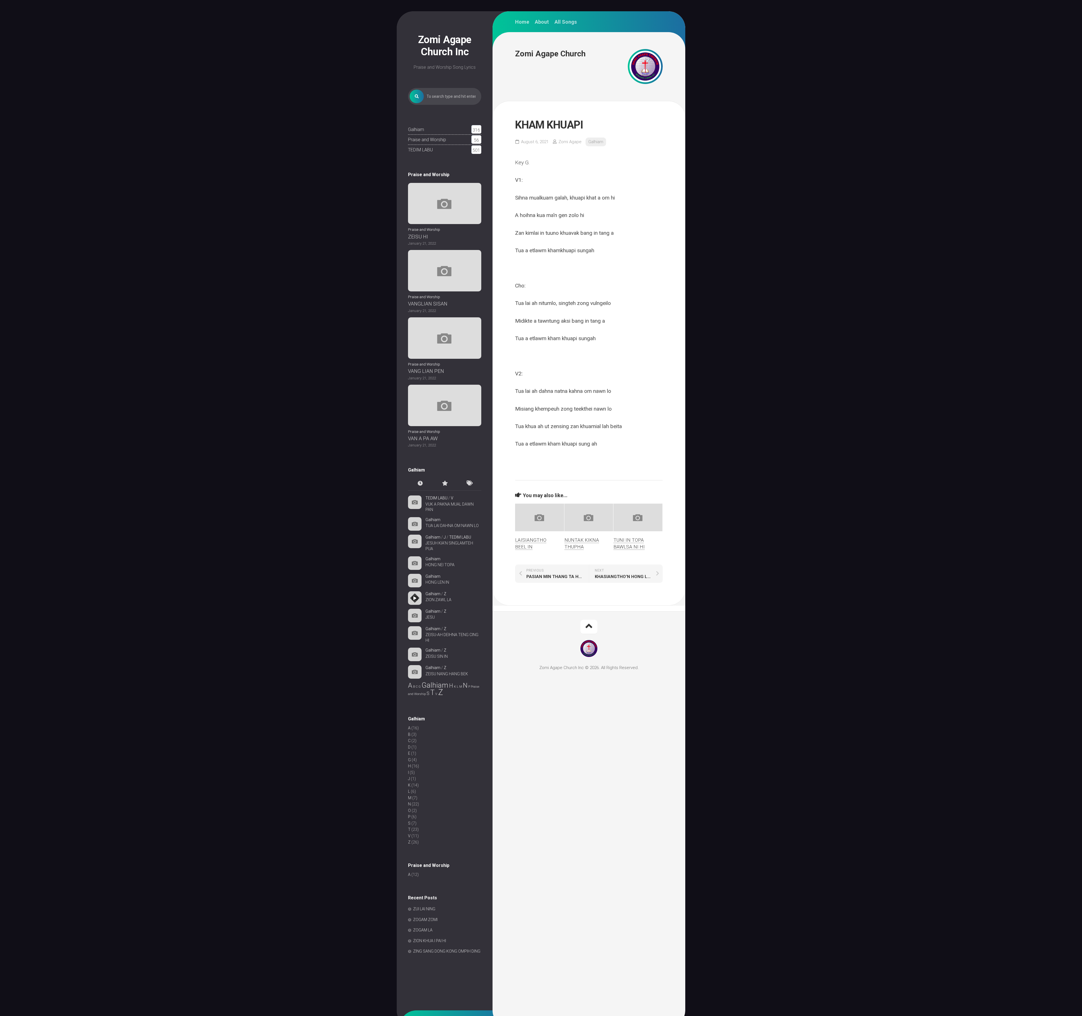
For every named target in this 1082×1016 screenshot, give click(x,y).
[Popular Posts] (445, 483)
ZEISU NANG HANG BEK (446, 674)
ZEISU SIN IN (436, 656)
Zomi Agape (570, 141)
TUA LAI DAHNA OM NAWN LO (452, 525)
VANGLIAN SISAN (427, 304)
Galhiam (416, 129)
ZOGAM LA (423, 930)
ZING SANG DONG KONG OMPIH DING (446, 951)
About (542, 22)
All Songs (566, 22)
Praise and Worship (427, 139)
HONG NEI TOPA (439, 565)
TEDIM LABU (420, 149)
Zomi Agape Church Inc (444, 46)
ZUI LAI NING (424, 909)
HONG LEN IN (437, 582)
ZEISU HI (418, 237)
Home (522, 22)
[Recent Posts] (420, 483)
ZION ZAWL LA (438, 599)
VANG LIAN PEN (426, 371)
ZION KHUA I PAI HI (429, 940)
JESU (430, 617)
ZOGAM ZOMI (425, 919)
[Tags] (469, 483)
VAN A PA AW (423, 438)
